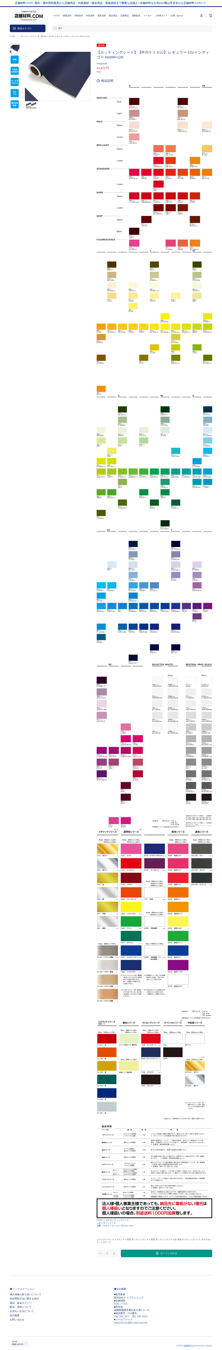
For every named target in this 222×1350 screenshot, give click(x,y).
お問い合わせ (17, 1319)
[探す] (54, 28)
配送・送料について (21, 1306)
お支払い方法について (22, 1311)
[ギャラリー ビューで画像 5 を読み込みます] (14, 93)
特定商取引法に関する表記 (24, 1298)
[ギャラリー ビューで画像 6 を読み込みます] (14, 104)
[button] (210, 15)
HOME (12, 36)
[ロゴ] (29, 16)
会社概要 (14, 1315)
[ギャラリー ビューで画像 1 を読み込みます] (14, 48)
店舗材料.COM (189, 1346)
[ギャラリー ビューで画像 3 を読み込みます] (14, 71)
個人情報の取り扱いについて (25, 1294)
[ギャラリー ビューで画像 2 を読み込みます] (14, 59)
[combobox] (131, 28)
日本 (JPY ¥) (17, 1344)
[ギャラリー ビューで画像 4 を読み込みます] (14, 82)
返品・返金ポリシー (21, 1302)
